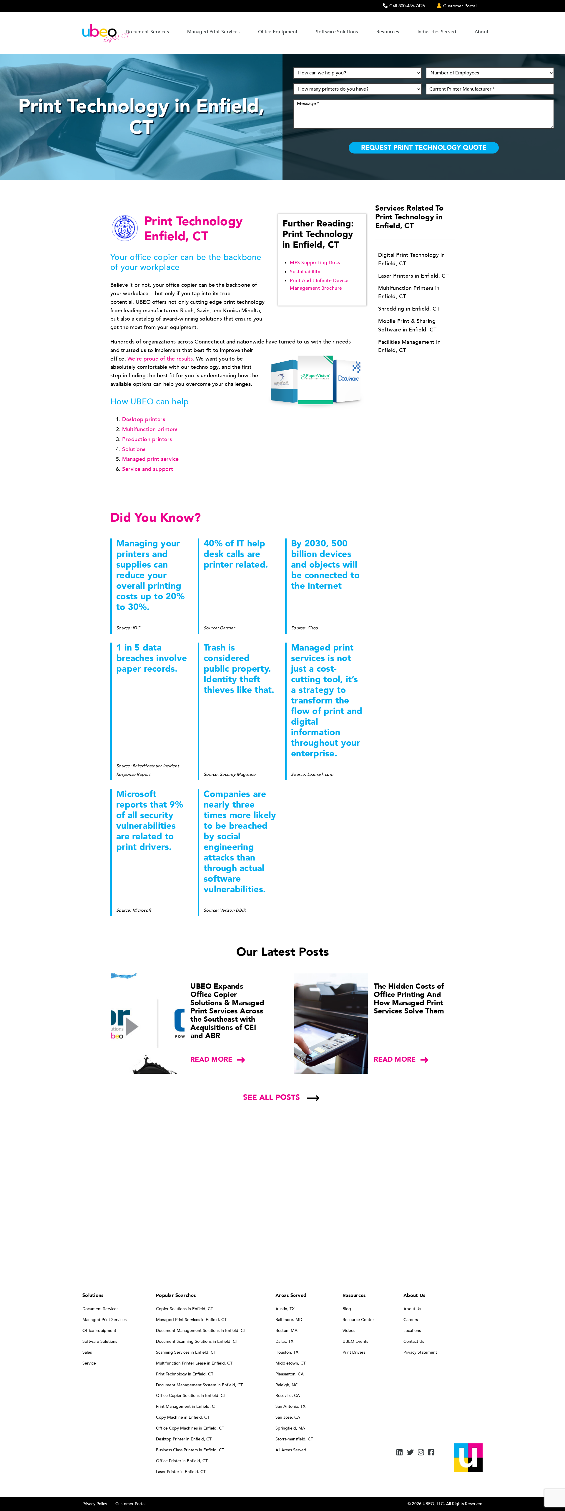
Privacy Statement (420, 1352)
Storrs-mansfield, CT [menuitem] (294, 1439)
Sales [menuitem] (87, 1352)
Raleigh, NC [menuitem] (286, 1385)
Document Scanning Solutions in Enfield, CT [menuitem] (197, 1341)
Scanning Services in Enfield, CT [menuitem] (186, 1352)
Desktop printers (143, 419)
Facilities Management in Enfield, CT (409, 346)
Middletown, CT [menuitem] (290, 1363)
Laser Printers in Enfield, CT (413, 276)
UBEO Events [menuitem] (355, 1341)
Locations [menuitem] (412, 1330)
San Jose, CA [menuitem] (287, 1417)
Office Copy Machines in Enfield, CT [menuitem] (190, 1428)
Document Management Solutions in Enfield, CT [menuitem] (201, 1330)
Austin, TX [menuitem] (285, 1309)
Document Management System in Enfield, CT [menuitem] (199, 1385)
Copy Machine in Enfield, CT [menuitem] (183, 1417)
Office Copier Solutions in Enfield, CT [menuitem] (191, 1395)
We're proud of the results (160, 359)
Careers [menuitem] (410, 1319)
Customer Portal (130, 1504)
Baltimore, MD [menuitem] (288, 1319)
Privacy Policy (94, 1504)
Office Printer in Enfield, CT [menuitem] (182, 1461)
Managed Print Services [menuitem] (104, 1319)
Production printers (147, 439)
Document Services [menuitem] (100, 1309)
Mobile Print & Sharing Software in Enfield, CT (407, 325)
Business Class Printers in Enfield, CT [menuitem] (190, 1450)
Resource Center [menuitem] (358, 1319)
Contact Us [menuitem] (413, 1341)
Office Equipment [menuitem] (99, 1330)
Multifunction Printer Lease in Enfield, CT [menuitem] (194, 1363)
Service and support (147, 469)
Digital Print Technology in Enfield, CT (411, 259)
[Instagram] (421, 1453)
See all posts (271, 1097)
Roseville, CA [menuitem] (287, 1395)
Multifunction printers (149, 429)
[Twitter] (410, 1453)
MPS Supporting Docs (315, 262)
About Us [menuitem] (412, 1309)
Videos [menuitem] (349, 1330)
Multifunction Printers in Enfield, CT (409, 293)
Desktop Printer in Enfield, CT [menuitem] (184, 1439)
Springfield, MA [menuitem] (290, 1428)
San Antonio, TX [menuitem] (290, 1406)
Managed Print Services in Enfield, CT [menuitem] (191, 1319)
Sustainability (305, 271)
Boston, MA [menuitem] (286, 1330)
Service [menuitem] (89, 1363)
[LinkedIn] (399, 1453)
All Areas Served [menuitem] (290, 1450)
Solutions (134, 449)
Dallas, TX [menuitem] (284, 1341)
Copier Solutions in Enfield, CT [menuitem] (184, 1309)
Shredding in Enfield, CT (409, 309)
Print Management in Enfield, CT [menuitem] (186, 1406)
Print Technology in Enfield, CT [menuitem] (184, 1374)
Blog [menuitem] (347, 1309)
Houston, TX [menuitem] (286, 1352)
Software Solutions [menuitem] (99, 1341)
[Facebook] (431, 1453)
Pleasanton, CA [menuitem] (289, 1374)
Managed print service (150, 459)
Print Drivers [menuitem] (354, 1352)
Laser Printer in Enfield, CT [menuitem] (181, 1472)
